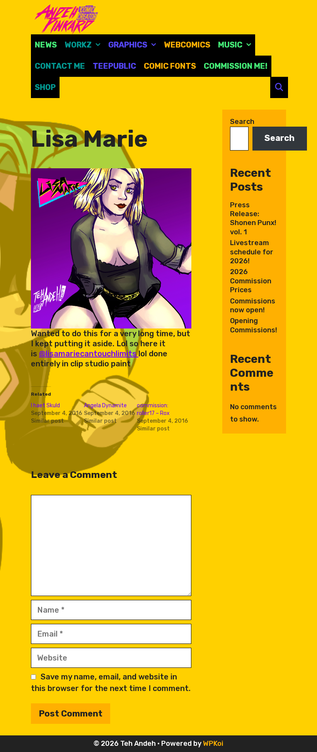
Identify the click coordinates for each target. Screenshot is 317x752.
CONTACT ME (60, 66)
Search (242, 121)
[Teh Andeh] (65, 18)
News (46, 44)
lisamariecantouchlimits (92, 353)
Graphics (127, 44)
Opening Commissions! (253, 325)
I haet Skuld (45, 405)
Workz (78, 44)
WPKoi (213, 743)
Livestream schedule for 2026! (251, 252)
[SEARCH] (279, 87)
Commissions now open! (252, 305)
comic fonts (170, 66)
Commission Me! (236, 66)
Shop (45, 87)
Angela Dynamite (105, 405)
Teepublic (114, 66)
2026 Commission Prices (250, 281)
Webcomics (187, 44)
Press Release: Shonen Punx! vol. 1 (253, 218)
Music (230, 44)
